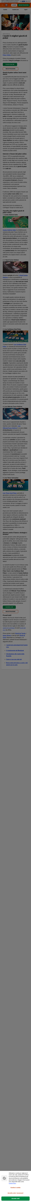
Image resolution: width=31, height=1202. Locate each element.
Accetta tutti (16, 1198)
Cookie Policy (12, 1183)
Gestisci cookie (15, 1187)
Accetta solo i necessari (15, 1193)
